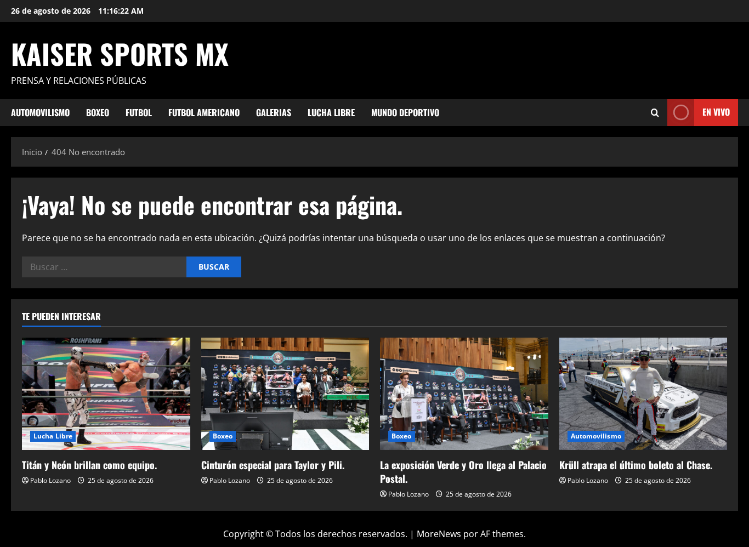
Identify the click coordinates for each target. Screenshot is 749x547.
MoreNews (439, 534)
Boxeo (97, 112)
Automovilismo (40, 112)
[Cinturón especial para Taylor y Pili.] (285, 393)
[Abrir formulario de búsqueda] (655, 112)
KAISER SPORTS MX (120, 53)
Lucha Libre (331, 112)
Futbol (139, 112)
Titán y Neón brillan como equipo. (89, 465)
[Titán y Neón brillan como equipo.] (106, 393)
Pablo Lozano (50, 480)
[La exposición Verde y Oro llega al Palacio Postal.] (464, 393)
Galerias (273, 112)
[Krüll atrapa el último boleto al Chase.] (643, 393)
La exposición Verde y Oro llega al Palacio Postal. (463, 472)
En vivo (716, 111)
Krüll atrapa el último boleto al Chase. (635, 465)
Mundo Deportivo (405, 112)
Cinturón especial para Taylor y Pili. (272, 465)
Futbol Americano (204, 112)
